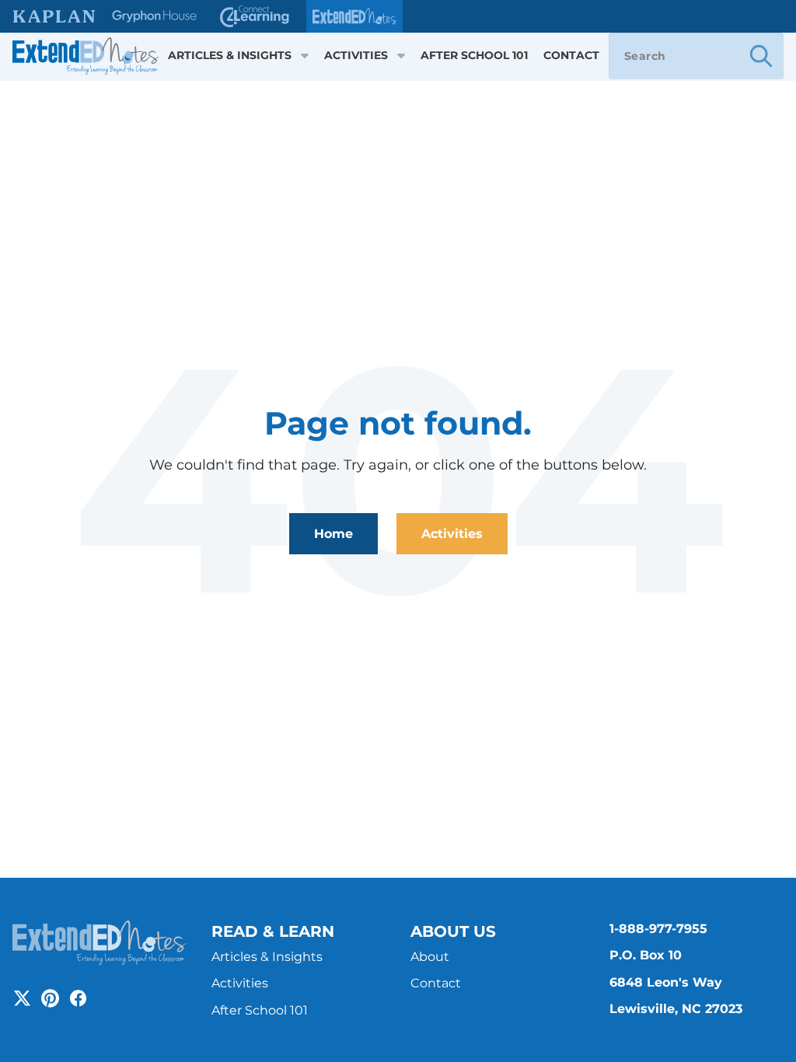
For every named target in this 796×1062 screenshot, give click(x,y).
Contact (571, 55)
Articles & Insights (230, 55)
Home (333, 533)
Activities (356, 55)
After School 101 (474, 55)
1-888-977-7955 (658, 928)
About (429, 956)
